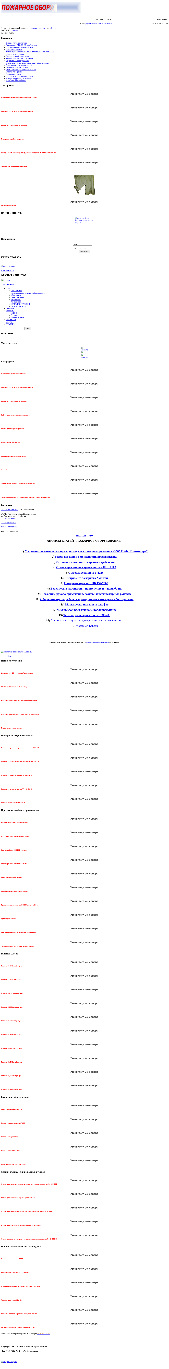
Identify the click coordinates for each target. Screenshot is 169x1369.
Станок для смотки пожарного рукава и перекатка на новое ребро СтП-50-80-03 (30, 1239)
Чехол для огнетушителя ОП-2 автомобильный (18, 932)
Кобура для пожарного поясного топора (15, 415)
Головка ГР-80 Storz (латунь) (11, 1048)
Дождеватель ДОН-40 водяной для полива (17, 387)
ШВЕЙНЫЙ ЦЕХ (18, 306)
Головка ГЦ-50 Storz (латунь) (11, 1062)
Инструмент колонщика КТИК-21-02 (14, 125)
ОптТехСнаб (16, 291)
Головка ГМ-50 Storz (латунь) (12, 993)
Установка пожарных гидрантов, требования (86, 562)
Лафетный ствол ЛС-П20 (10, 1150)
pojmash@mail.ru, (91, 23)
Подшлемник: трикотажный (11, 728)
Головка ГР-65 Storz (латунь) (11, 1034)
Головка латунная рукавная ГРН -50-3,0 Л (16, 775)
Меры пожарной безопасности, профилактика (86, 556)
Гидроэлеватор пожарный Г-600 (13, 1123)
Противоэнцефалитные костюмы (13, 456)
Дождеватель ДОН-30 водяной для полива (17, 673)
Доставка (10, 308)
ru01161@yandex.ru (105, 23)
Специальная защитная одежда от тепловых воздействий (86, 620)
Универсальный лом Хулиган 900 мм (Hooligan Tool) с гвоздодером (25, 497)
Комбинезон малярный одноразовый (14, 823)
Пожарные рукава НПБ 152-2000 (86, 583)
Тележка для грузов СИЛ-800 (12, 1300)
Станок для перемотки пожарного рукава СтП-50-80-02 (21, 1225)
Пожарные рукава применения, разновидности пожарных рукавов (86, 593)
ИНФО (14, 313)
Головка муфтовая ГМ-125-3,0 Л (13, 803)
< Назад (9, 656)
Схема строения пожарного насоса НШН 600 (86, 567)
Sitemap (14, 315)
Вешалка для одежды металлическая (15, 1273)
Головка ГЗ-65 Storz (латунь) (11, 980)
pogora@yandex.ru (8, 523)
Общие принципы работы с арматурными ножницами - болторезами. (86, 599)
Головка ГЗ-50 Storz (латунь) (11, 966)
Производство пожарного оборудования (28, 293)
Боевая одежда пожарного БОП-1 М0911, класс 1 (19, 98)
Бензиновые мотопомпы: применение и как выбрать (86, 588)
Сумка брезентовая (8, 919)
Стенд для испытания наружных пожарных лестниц (20, 1286)
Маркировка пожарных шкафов (87, 604)
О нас (8, 288)
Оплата (9, 322)
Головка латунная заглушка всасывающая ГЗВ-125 (20, 748)
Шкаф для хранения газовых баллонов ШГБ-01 (18, 1327)
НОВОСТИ (11, 320)
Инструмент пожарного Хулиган (86, 578)
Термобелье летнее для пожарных (14, 470)
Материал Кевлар (87, 625)
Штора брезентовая (8, 206)
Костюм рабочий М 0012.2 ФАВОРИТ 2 (15, 836)
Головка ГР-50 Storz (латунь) (11, 1021)
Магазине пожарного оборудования (97, 642)
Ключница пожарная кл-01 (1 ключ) (14, 687)
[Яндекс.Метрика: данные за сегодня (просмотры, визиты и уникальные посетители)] (9, 1362)
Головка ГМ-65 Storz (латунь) (12, 1007)
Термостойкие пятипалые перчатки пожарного (18, 484)
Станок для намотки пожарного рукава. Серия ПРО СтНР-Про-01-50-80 (27, 1211)
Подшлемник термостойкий (11, 877)
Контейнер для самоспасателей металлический (19, 700)
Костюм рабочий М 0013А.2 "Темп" (14, 864)
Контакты (10, 311)
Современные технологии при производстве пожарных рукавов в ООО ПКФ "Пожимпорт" (86, 551)
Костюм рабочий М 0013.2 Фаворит (14, 850)
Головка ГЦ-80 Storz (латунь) (11, 1089)
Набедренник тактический (10, 442)
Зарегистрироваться (38, 28)
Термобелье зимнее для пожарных (14, 166)
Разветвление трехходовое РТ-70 (13, 1164)
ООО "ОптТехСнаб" (9, 510)
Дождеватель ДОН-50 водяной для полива (17, 111)
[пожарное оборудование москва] (41, 13)
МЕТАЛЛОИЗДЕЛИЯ (20, 304)
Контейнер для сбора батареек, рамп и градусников (20, 714)
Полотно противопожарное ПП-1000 (14, 891)
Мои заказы (16, 295)
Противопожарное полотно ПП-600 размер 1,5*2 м (19, 905)
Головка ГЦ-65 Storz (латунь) (11, 1076)
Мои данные (16, 302)
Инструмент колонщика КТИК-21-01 (14, 401)
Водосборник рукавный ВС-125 (12, 1109)
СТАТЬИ (10, 324)
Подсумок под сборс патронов (12, 139)
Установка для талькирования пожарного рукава (19, 1314)
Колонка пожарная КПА (9, 1137)
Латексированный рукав (86, 572)
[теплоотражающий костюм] (122, 620)
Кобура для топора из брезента (12, 429)
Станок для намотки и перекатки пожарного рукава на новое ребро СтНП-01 (29, 1184)
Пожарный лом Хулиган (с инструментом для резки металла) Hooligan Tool (28, 153)
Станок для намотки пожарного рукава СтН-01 (18, 1198)
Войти (54, 28)
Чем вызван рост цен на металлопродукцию (87, 609)
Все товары (16, 300)
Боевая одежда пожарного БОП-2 (13, 374)
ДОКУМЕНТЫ (17, 297)
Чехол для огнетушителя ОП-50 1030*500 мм (17, 946)
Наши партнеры (17, 317)
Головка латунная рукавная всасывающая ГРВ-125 (20, 762)
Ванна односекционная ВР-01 (12, 1259)
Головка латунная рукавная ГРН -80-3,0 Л (16, 789)
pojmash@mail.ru (8, 518)
